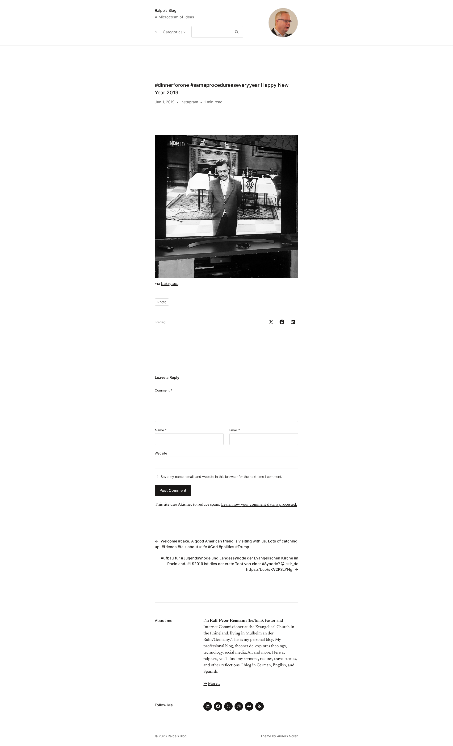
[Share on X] (271, 321)
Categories (172, 31)
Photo (161, 302)
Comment (163, 390)
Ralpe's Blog (165, 10)
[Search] (237, 32)
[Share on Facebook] (281, 321)
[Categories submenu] (184, 32)
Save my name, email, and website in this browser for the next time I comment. (221, 477)
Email (234, 430)
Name (161, 430)
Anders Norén (287, 736)
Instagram (189, 102)
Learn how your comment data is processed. (259, 505)
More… (214, 684)
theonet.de (244, 646)
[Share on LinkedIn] (292, 321)
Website (161, 453)
